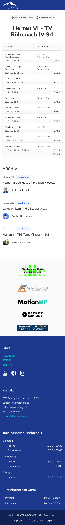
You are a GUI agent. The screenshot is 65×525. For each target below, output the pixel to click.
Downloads (9, 356)
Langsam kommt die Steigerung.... (25, 209)
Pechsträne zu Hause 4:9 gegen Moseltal (29, 183)
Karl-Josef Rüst (20, 190)
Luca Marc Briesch (21, 242)
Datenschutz (36, 520)
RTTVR (7, 360)
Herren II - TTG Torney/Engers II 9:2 (26, 234)
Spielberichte (23, 177)
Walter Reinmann (21, 216)
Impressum (19, 520)
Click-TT (7, 365)
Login (48, 520)
